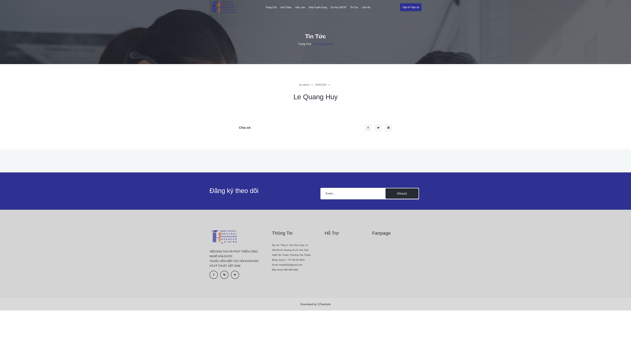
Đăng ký (402, 193)
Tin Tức (354, 7)
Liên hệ (366, 7)
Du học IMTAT (339, 7)
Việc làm (300, 7)
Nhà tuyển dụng (318, 7)
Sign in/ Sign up (410, 7)
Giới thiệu (286, 7)
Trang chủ (271, 7)
